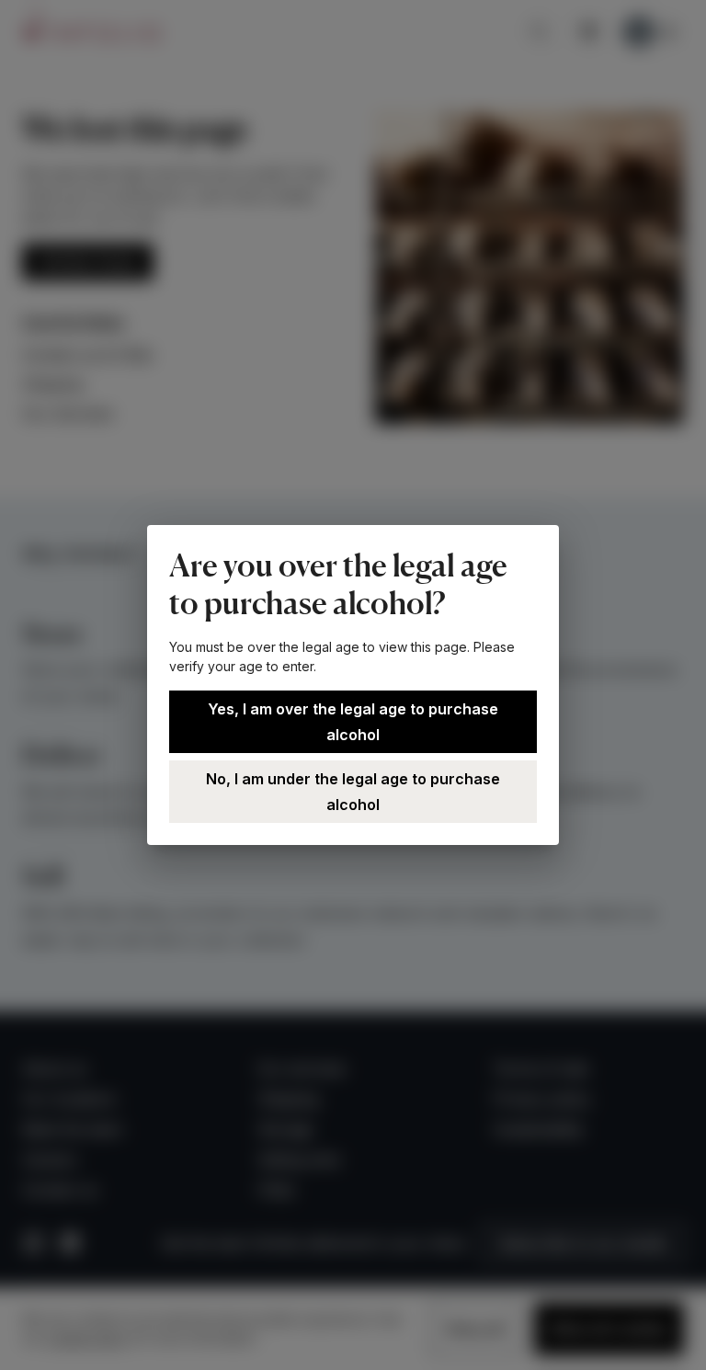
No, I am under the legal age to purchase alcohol (353, 792)
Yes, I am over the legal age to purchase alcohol (353, 722)
